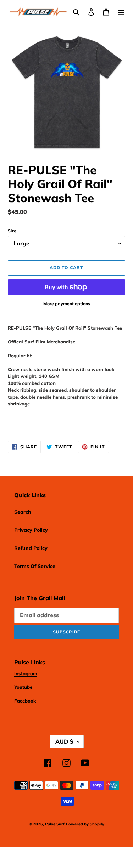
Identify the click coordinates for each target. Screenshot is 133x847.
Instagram (25, 673)
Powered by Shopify (85, 824)
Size (12, 230)
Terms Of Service (34, 566)
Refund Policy (31, 548)
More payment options (66, 303)
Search (22, 512)
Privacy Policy (31, 530)
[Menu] (120, 12)
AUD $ (64, 741)
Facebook (25, 701)
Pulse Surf (55, 824)
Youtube (23, 687)
